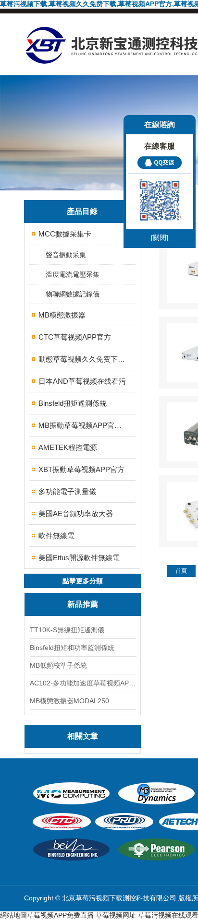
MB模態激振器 (62, 315)
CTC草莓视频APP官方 (74, 337)
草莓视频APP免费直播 (60, 915)
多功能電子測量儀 (67, 491)
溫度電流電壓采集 (72, 274)
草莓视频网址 (116, 915)
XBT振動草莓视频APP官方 (81, 469)
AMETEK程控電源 (67, 447)
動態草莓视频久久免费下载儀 (82, 359)
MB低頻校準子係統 (58, 665)
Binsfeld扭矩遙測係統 (72, 403)
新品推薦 (82, 604)
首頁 (181, 570)
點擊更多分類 (82, 581)
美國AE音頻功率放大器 (75, 513)
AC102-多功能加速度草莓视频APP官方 (83, 683)
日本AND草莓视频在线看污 (82, 381)
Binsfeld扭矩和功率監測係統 (72, 647)
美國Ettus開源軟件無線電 (79, 558)
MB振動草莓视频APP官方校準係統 (82, 425)
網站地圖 (13, 915)
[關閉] (159, 237)
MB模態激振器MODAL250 (69, 701)
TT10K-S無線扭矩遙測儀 (67, 630)
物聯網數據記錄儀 (72, 294)
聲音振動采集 (66, 255)
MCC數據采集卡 (64, 234)
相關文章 (82, 736)
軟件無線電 (56, 535)
